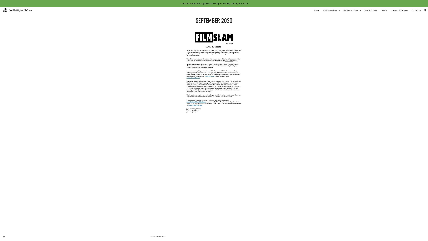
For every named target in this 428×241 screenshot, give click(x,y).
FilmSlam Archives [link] (350, 10)
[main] (214, 20)
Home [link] (316, 10)
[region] (214, 3)
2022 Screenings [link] (330, 10)
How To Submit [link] (370, 10)
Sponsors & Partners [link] (399, 10)
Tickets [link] (384, 10)
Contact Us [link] (416, 10)
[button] (425, 10)
